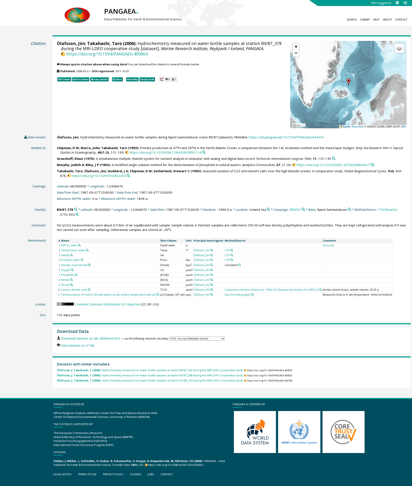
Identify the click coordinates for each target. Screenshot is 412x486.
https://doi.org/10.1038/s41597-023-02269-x (175, 465)
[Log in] (405, 2)
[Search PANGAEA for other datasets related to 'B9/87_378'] (75, 209)
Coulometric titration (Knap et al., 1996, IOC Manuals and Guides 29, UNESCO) (271, 290)
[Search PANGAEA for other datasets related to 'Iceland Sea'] (268, 209)
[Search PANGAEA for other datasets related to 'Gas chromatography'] (252, 294)
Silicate (65, 285)
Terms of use (87, 474)
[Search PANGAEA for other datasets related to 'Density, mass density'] (89, 265)
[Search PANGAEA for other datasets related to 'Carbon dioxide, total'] (89, 289)
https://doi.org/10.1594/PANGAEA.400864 (106, 54)
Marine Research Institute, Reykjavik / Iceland (202, 48)
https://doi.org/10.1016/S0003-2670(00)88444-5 (333, 165)
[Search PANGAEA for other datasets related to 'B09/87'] (303, 209)
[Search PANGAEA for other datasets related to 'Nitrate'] (71, 279)
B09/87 (295, 209)
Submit (365, 19)
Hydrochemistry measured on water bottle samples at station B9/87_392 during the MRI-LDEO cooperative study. (150, 370)
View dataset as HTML (78, 345)
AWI (403, 126)
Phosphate (67, 275)
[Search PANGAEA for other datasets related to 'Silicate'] (71, 284)
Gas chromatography (238, 294)
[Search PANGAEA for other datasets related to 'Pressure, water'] (82, 260)
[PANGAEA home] (77, 11)
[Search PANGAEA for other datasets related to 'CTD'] (231, 250)
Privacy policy (113, 474)
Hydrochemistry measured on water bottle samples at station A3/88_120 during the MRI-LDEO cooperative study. (150, 380)
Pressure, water (70, 260)
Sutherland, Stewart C (172, 171)
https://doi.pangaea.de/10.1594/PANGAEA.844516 (286, 137)
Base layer (358, 126)
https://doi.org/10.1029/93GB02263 (99, 175)
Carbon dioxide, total (74, 290)
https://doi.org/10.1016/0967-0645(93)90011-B (165, 152)
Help (376, 19)
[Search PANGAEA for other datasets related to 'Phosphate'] (76, 275)
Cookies (135, 474)
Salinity (65, 255)
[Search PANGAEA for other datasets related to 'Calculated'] (239, 265)
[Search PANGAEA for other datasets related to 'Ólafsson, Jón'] (211, 250)
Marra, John (90, 148)
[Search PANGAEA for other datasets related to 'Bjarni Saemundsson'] (349, 209)
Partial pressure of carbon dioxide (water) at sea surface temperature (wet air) (108, 294)
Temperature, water (73, 250)
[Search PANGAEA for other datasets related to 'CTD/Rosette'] (77, 214)
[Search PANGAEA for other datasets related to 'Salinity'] (71, 255)
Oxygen (65, 270)
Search (352, 19)
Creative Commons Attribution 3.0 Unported (108, 304)
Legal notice (62, 474)
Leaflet (346, 126)
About (387, 19)
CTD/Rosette (387, 209)
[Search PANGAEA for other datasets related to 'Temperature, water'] (87, 250)
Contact (401, 19)
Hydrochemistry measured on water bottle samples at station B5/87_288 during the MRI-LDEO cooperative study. (150, 375)
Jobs (151, 474)
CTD (227, 250)
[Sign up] (397, 2)
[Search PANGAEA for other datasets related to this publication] (203, 152)
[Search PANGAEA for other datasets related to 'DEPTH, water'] (79, 245)
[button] (348, 82)
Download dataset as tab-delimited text (90, 338)
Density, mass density (74, 265)
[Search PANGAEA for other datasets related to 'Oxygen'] (72, 270)
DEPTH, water (69, 245)
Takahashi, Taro (104, 43)
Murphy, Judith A (70, 165)
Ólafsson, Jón (71, 43)
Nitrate (65, 280)
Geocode (328, 245)
